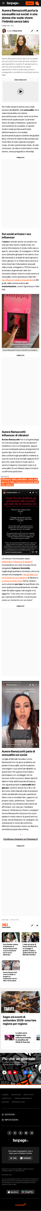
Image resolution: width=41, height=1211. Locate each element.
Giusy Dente (17, 31)
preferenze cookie (18, 1102)
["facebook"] (25, 1072)
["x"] (20, 1072)
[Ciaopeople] (20, 1204)
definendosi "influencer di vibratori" (17, 562)
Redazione (5, 1102)
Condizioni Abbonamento (23, 1098)
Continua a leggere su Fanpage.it (20, 839)
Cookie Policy (7, 1098)
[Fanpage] (20, 1140)
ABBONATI (29, 3)
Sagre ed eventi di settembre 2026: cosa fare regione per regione (19, 1020)
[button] (37, 31)
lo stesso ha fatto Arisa (12, 581)
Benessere (5, 919)
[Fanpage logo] (13, 3)
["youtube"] (15, 1072)
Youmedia (5, 1095)
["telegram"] (30, 1072)
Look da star (14, 919)
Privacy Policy (28, 1095)
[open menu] (2, 3)
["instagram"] (10, 1072)
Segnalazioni (16, 1095)
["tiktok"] (4, 1072)
